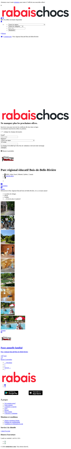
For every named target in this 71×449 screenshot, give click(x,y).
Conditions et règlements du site (13, 424)
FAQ (5, 408)
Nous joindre (8, 412)
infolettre (16, 2)
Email (3, 135)
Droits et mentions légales (11, 420)
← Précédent (8, 362)
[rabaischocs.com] (35, 16)
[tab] (35, 185)
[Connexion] (1, 21)
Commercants (8, 36)
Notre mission (8, 405)
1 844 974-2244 (5, 431)
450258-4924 (10, 176)
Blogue (6, 410)
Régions (3, 138)
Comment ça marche (10, 406)
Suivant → (7, 368)
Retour (3, 33)
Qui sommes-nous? (10, 403)
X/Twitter (3, 142)
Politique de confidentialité (12, 422)
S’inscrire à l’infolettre (10, 413)
